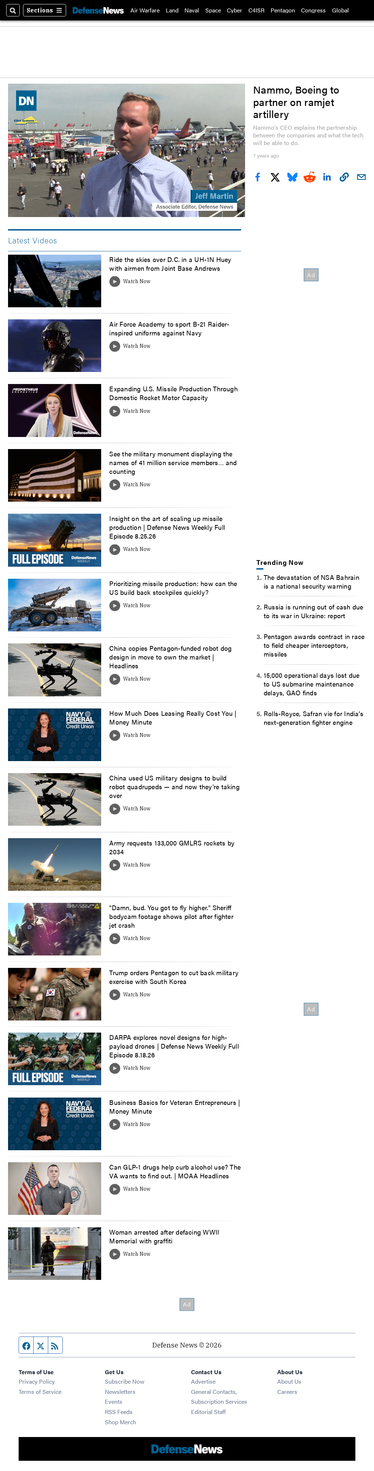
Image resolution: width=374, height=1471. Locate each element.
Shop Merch (120, 1422)
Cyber (234, 10)
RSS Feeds (119, 1411)
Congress (313, 10)
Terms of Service (40, 1391)
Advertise (203, 1381)
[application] (126, 150)
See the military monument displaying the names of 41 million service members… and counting (173, 462)
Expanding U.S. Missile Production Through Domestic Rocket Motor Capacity (173, 393)
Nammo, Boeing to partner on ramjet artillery (296, 101)
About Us (289, 1381)
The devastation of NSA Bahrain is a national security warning (311, 581)
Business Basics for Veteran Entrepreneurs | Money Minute (174, 1106)
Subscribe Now (124, 1381)
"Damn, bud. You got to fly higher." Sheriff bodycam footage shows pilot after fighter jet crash (171, 916)
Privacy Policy (37, 1381)
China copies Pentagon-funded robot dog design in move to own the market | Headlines (170, 656)
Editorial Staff (208, 1411)
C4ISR (256, 10)
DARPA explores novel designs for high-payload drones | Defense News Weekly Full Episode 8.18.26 (173, 1045)
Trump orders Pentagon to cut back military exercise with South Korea (173, 977)
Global (340, 10)
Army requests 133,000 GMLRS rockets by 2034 (171, 847)
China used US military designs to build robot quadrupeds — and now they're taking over (174, 786)
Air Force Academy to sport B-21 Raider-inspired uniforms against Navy (169, 328)
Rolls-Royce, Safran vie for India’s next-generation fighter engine (313, 717)
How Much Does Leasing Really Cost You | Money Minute (172, 717)
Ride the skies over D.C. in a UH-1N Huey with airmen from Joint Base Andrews (170, 263)
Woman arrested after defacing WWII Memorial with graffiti (164, 1236)
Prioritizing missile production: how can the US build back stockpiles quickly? (173, 587)
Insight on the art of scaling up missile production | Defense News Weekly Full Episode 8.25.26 (167, 526)
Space (213, 10)
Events (113, 1401)
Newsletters (120, 1391)
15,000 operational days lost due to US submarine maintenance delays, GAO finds (311, 683)
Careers (287, 1391)
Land (172, 10)
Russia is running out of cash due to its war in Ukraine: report (313, 611)
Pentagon (283, 10)
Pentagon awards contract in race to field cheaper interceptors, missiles (314, 644)
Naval (191, 10)
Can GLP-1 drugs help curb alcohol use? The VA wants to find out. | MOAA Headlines (175, 1171)
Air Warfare (145, 10)
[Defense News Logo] (98, 10)
